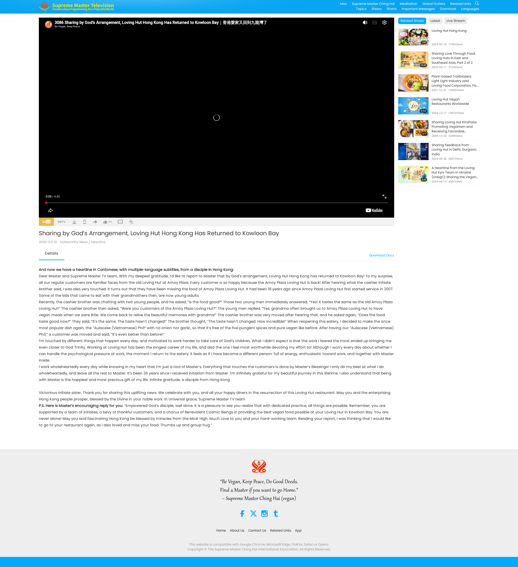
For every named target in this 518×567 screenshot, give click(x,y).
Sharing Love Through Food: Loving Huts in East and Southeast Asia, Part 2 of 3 (454, 58)
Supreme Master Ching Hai (373, 3)
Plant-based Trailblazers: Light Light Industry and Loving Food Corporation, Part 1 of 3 (455, 81)
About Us (237, 530)
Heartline (98, 242)
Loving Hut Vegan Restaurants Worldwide (450, 101)
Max (343, 3)
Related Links (460, 3)
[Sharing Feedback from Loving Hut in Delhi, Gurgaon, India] (413, 151)
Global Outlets (433, 3)
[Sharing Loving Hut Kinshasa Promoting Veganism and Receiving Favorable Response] (413, 128)
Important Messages (418, 8)
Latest (435, 20)
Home (221, 530)
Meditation (408, 3)
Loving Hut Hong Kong (449, 31)
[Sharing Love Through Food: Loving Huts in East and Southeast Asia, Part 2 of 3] (413, 60)
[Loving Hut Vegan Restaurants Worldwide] (413, 105)
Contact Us (257, 530)
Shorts (392, 8)
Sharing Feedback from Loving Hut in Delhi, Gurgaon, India (454, 149)
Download (448, 8)
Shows (377, 8)
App (298, 530)
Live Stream (456, 20)
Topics (361, 8)
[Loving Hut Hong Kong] (413, 37)
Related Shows (412, 20)
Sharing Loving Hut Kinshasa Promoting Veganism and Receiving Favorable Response (454, 127)
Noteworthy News (74, 242)
